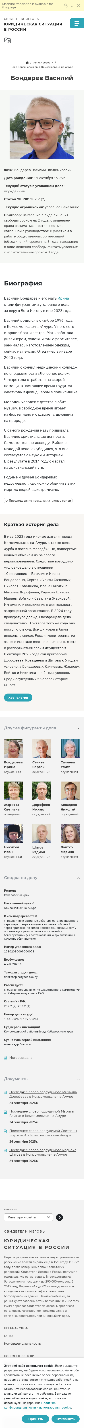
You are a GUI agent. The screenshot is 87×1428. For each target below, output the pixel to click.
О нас (8, 1336)
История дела (20, 1058)
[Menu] (77, 23)
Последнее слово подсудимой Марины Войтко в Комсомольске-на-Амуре (42, 1113)
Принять (35, 1419)
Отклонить (65, 1419)
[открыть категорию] (59, 1217)
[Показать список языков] (68, 5)
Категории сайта (22, 1217)
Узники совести (43, 62)
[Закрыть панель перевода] (79, 5)
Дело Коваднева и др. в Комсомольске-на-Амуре (41, 67)
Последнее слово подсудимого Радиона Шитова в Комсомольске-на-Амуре (42, 1152)
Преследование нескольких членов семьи (40, 501)
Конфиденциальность (22, 1344)
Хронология (18, 697)
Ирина (63, 298)
